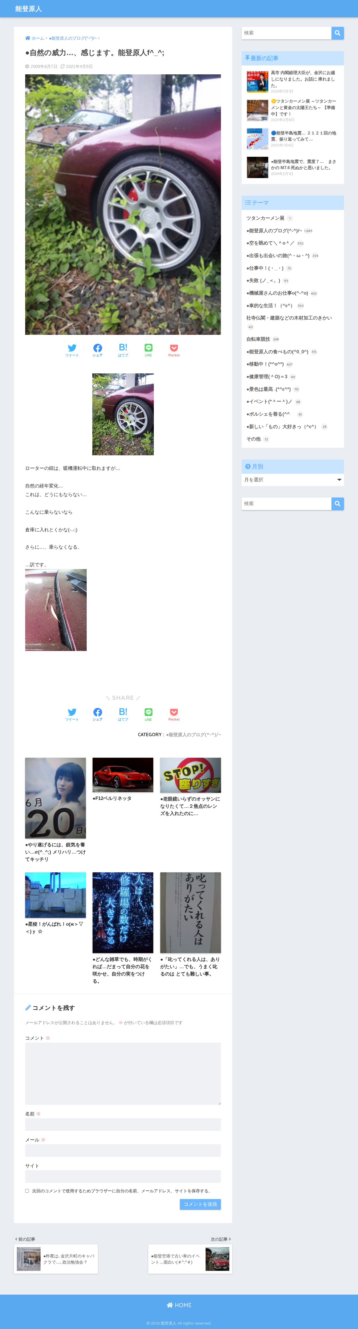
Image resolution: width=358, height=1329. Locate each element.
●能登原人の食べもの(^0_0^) (281, 351)
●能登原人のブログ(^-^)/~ (193, 734)
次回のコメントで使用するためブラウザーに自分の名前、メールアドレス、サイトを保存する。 (122, 1190)
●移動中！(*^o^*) (269, 364)
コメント (37, 1038)
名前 (33, 1114)
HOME (182, 1305)
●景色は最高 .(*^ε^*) (272, 389)
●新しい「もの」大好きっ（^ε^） (286, 426)
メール (35, 1140)
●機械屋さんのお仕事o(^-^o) (281, 293)
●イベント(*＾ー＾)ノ (273, 401)
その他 (257, 439)
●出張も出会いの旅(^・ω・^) (282, 255)
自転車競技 (262, 339)
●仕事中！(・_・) (268, 268)
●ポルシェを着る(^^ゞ (274, 414)
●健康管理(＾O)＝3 (270, 376)
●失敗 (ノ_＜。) (267, 280)
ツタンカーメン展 (268, 218)
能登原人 (28, 8)
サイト (32, 1166)
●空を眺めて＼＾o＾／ (274, 243)
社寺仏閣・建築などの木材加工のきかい (289, 322)
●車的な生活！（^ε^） (275, 305)
